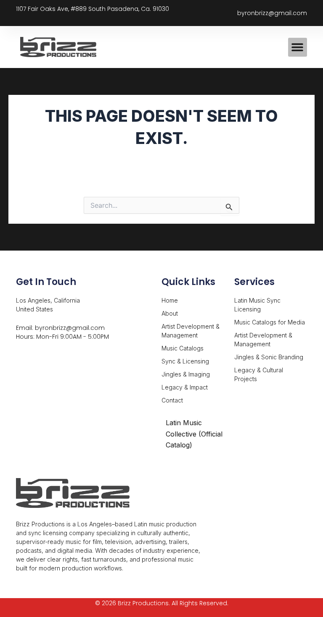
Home (170, 300)
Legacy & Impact (185, 387)
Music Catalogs (183, 348)
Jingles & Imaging (186, 374)
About (170, 313)
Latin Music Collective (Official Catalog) (194, 433)
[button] (297, 47)
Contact (172, 400)
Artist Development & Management (191, 331)
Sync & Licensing (185, 361)
